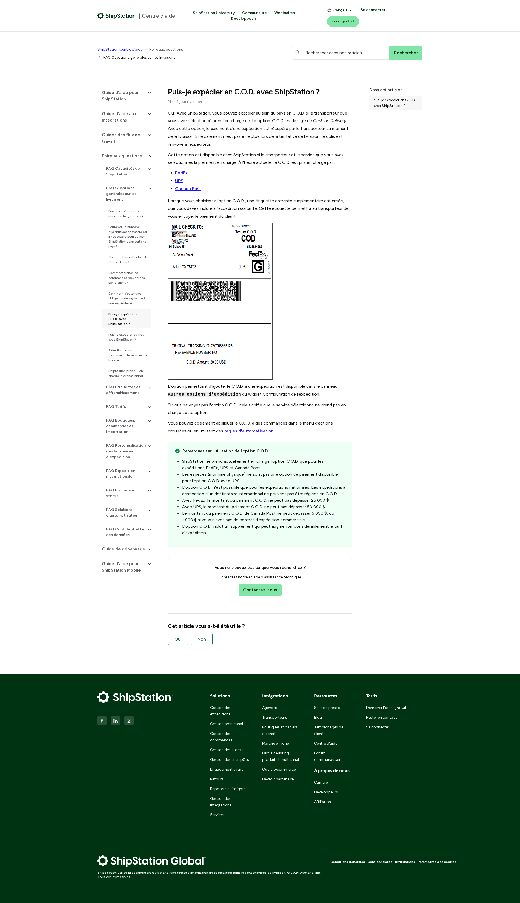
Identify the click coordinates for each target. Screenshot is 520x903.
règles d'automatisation (249, 430)
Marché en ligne (275, 743)
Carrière (321, 782)
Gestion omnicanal (226, 724)
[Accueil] (117, 15)
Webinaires (284, 13)
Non (201, 639)
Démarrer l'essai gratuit (386, 707)
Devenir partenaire (278, 779)
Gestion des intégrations (221, 801)
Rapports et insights (228, 789)
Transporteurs (274, 717)
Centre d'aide (325, 743)
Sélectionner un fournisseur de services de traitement (127, 355)
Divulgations (405, 862)
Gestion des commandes (221, 736)
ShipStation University (214, 13)
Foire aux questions (166, 49)
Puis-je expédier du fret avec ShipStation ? (126, 337)
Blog (318, 717)
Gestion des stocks (226, 750)
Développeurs (244, 18)
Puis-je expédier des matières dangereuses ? (126, 213)
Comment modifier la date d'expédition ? (128, 259)
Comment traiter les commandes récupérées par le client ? (126, 278)
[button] (124, 96)
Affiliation (322, 802)
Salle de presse (327, 707)
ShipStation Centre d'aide (120, 49)
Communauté (254, 13)
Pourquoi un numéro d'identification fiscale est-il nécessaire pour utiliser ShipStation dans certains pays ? (128, 236)
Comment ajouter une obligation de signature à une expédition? (126, 298)
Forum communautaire (328, 756)
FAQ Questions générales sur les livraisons (139, 57)
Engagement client (226, 769)
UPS (179, 180)
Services (217, 815)
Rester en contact (381, 717)
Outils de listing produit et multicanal (280, 756)
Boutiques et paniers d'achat (280, 730)
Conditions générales (347, 862)
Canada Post (188, 188)
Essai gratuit (343, 21)
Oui (178, 639)
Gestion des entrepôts (229, 759)
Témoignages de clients (328, 730)
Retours (217, 779)
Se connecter (372, 10)
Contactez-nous (260, 589)
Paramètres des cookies (437, 862)
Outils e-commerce (279, 769)
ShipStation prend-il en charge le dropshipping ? (126, 373)
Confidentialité (380, 862)
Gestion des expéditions (220, 710)
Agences (269, 707)
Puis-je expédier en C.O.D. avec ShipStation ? (123, 319)
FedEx (181, 172)
